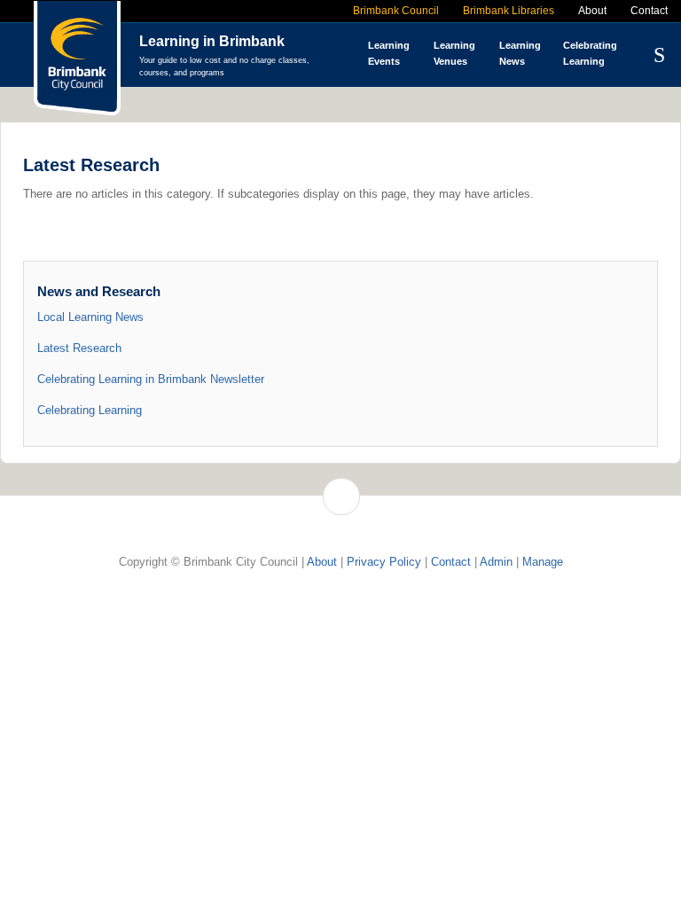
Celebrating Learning (89, 410)
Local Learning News (90, 317)
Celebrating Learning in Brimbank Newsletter (150, 379)
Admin (496, 561)
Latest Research (79, 348)
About (592, 10)
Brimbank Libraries (508, 10)
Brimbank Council (396, 10)
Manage (542, 561)
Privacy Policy (384, 561)
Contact (649, 10)
